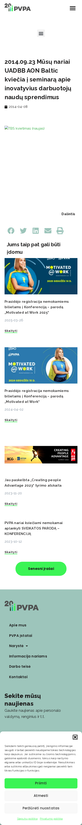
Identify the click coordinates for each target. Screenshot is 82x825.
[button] (75, 737)
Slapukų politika (27, 818)
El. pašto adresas (19, 729)
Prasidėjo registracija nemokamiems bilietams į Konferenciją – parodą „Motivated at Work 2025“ (37, 307)
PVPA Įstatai (20, 635)
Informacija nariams (28, 656)
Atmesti (41, 795)
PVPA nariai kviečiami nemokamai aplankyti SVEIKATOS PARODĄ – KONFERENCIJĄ (34, 528)
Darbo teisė (20, 666)
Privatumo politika (51, 818)
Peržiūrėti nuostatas (41, 808)
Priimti (41, 783)
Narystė (16, 645)
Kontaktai (18, 677)
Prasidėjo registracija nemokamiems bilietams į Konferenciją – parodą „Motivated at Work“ (37, 396)
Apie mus (18, 625)
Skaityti (11, 330)
